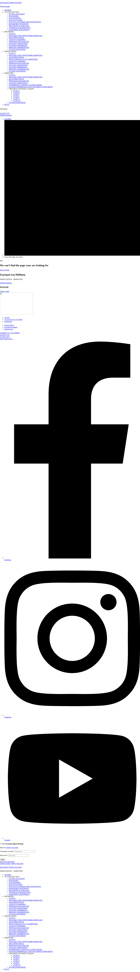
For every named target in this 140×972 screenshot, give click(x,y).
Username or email (7, 851)
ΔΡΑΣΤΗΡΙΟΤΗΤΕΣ (16, 902)
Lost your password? (7, 862)
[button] (5, 113)
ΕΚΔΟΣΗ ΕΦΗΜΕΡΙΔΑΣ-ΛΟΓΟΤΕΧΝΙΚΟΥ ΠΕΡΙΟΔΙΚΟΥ (31, 951)
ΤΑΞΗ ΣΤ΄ (17, 965)
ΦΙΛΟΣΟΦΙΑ (14, 881)
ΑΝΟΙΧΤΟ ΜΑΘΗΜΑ (17, 904)
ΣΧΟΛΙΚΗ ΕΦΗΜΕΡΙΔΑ (18, 910)
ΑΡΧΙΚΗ (7, 875)
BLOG (6, 969)
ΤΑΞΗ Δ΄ (16, 961)
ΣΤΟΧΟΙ (12, 898)
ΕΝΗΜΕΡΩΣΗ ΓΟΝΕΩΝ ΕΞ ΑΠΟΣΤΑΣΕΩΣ (25, 949)
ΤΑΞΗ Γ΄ (16, 959)
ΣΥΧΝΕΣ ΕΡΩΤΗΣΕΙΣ (17, 914)
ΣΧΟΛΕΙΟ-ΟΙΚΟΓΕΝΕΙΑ (18, 908)
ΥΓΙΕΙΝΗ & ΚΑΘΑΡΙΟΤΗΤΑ (20, 892)
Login (2, 859)
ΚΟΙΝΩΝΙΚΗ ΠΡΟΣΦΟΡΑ (19, 888)
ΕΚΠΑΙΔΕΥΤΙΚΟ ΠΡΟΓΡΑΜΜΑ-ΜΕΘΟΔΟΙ (25, 900)
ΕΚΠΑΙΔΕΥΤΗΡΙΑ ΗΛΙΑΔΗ (11, 3)
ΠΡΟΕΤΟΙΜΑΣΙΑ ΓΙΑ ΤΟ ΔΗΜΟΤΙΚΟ (23, 924)
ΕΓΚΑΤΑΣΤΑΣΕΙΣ (15, 885)
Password (4, 855)
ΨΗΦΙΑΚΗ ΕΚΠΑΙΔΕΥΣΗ (19, 906)
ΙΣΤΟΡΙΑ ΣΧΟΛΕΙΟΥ (17, 879)
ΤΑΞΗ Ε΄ (16, 963)
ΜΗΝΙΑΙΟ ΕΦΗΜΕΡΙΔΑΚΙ (19, 912)
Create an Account (11, 847)
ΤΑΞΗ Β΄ (16, 957)
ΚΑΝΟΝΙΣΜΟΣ (15, 883)
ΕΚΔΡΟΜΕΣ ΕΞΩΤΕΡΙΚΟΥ (19, 894)
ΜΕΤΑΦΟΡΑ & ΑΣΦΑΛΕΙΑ (19, 890)
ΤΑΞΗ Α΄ (16, 955)
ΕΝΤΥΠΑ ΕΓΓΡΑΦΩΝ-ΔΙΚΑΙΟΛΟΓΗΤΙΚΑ (25, 886)
